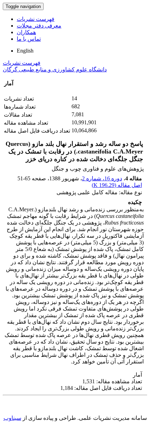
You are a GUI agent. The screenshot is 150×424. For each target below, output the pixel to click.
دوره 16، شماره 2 (102, 178)
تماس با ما (29, 39)
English (25, 51)
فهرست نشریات (35, 19)
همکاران (26, 32)
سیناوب (12, 418)
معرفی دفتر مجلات (39, 26)
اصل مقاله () (117, 185)
